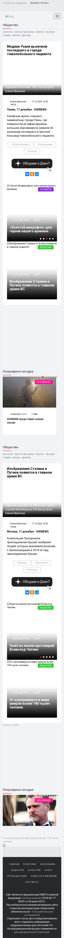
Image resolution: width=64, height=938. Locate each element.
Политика (29, 864)
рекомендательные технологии (31, 932)
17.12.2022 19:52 (40, 101)
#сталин (32, 569)
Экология (8, 32)
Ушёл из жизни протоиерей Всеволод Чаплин (32, 647)
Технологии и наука (24, 32)
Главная (14, 864)
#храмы (22, 562)
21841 (37, 692)
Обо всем (49, 32)
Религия (40, 32)
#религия (41, 562)
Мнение (16, 35)
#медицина (45, 144)
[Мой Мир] (37, 174)
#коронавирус (20, 144)
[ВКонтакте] (27, 174)
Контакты (32, 882)
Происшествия (17, 876)
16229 (37, 274)
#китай (32, 151)
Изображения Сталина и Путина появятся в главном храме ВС (32, 285)
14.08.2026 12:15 (18, 414)
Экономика (47, 864)
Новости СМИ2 (11, 725)
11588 (34, 414)
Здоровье (26, 35)
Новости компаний (44, 876)
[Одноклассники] (32, 174)
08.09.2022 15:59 (20, 638)
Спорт (49, 870)
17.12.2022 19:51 (20, 220)
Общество (46, 247)
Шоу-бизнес (44, 382)
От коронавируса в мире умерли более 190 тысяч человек (30, 703)
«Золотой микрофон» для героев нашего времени (31, 229)
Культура (34, 870)
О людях (7, 35)
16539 (37, 638)
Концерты (46, 189)
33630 (37, 220)
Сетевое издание (31, 898)
